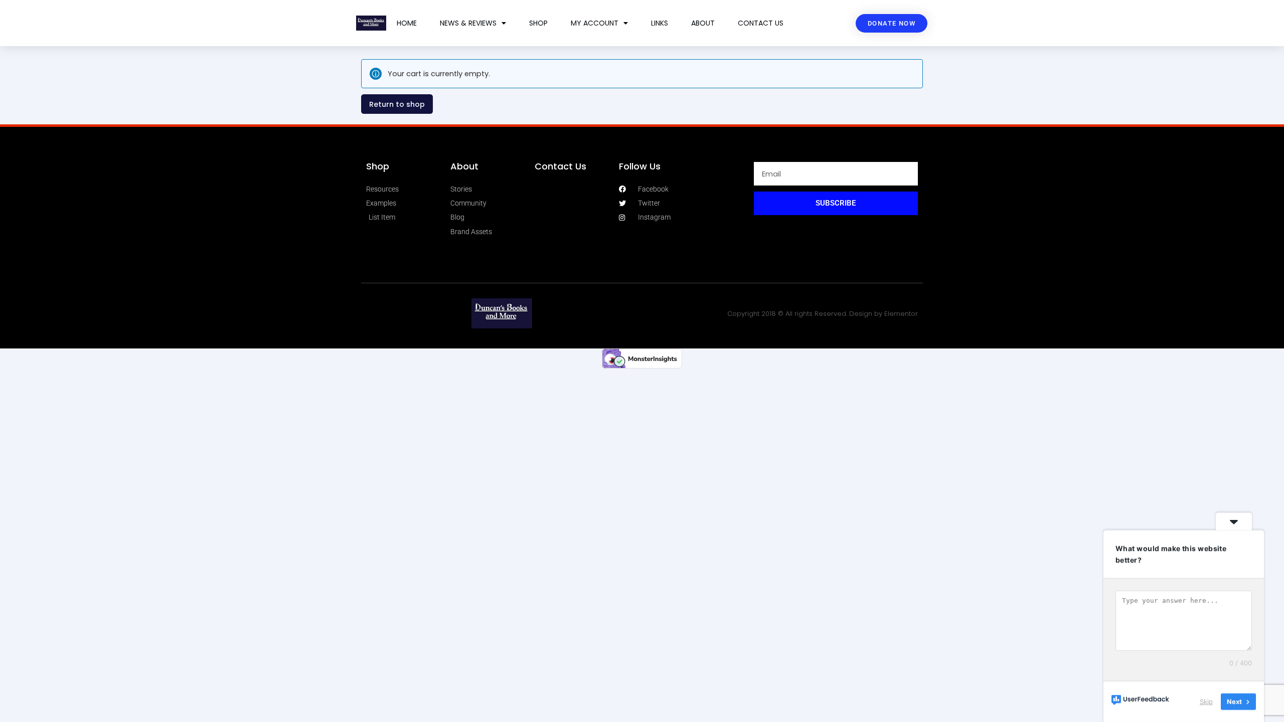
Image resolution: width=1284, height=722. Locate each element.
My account (594, 23)
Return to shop (397, 104)
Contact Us (760, 23)
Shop (538, 23)
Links (659, 23)
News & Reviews (468, 23)
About (703, 23)
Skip (1206, 701)
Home (407, 23)
